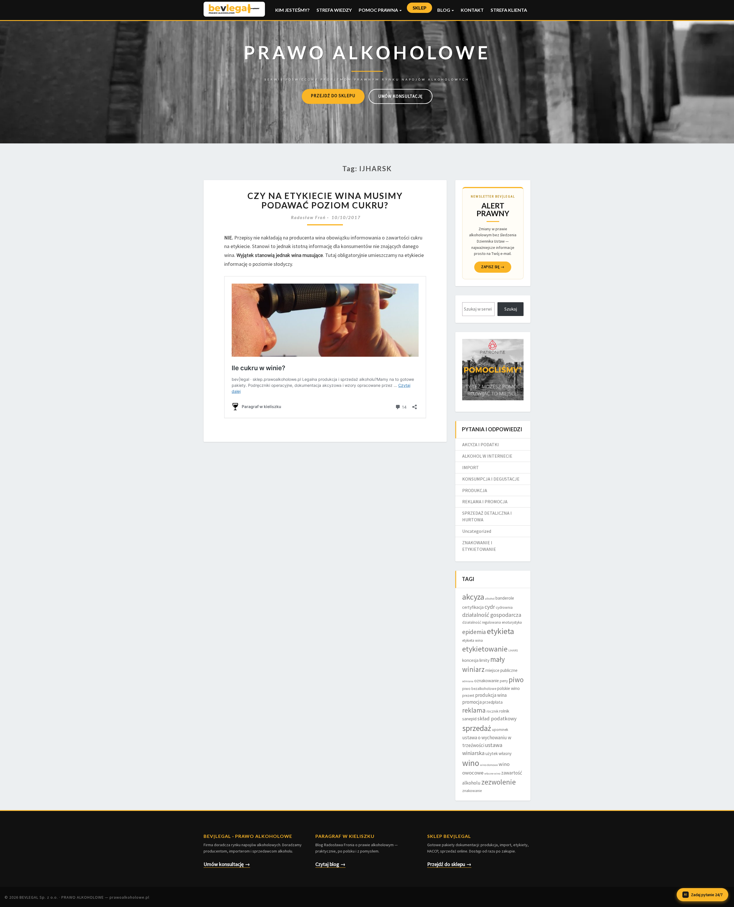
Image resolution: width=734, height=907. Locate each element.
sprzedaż (476, 728)
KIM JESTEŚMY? (292, 10)
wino (470, 763)
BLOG (444, 10)
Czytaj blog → (330, 864)
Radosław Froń (308, 217)
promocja (472, 702)
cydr (490, 606)
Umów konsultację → (227, 864)
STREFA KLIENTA (509, 10)
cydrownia (504, 607)
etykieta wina (472, 640)
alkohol (490, 598)
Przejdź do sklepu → (449, 864)
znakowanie (472, 790)
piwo (516, 679)
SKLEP (419, 7)
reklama (474, 710)
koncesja (470, 660)
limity (484, 660)
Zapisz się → (492, 266)
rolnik (504, 711)
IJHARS (513, 650)
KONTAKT (472, 10)
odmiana (467, 681)
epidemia (474, 632)
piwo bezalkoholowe (479, 688)
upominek (500, 729)
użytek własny (498, 753)
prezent (468, 695)
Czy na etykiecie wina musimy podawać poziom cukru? (325, 200)
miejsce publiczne (501, 670)
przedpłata (493, 702)
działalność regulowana (481, 622)
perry (504, 680)
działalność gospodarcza (491, 614)
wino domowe (489, 765)
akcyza (473, 597)
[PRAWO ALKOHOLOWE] (367, 60)
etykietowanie (484, 649)
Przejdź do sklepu (333, 95)
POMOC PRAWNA (379, 10)
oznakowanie (486, 680)
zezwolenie (498, 782)
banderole (504, 598)
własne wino (492, 773)
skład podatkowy (497, 718)
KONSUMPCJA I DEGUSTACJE (491, 479)
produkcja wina (491, 695)
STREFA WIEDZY (334, 10)
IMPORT (470, 467)
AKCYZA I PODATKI (480, 444)
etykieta (500, 631)
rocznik (492, 711)
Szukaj (510, 309)
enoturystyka (512, 622)
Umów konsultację (400, 96)
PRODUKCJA (474, 490)
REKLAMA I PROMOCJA (484, 501)
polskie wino (508, 688)
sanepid (469, 718)
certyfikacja (473, 607)
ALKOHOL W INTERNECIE (487, 456)
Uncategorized (476, 531)
